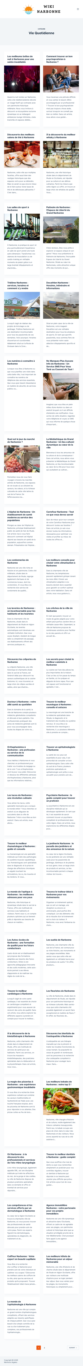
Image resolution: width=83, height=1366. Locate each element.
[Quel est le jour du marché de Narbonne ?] (22, 459)
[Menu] (78, 9)
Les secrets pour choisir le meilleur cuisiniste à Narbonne (60, 662)
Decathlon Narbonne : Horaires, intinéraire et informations (58, 285)
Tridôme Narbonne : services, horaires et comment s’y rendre (18, 285)
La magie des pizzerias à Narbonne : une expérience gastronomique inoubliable (21, 1084)
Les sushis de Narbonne (58, 940)
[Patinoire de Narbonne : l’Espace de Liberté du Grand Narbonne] (61, 229)
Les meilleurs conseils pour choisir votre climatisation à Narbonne (60, 563)
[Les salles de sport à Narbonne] (22, 227)
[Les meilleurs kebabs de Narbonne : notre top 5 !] (61, 1101)
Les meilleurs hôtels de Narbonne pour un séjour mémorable (59, 1259)
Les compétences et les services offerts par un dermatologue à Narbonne (21, 1208)
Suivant (72, 1347)
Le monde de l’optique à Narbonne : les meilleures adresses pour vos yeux (20, 894)
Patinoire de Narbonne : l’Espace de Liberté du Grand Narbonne (58, 210)
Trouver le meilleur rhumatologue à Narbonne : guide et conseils (21, 846)
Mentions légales (10, 1362)
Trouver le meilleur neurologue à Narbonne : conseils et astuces (59, 704)
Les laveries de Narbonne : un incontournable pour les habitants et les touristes (21, 611)
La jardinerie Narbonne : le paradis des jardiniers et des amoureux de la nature (60, 846)
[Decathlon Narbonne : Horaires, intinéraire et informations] (61, 305)
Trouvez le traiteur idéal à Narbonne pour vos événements (59, 894)
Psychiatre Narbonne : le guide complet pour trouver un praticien (60, 798)
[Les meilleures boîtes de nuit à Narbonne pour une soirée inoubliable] (22, 79)
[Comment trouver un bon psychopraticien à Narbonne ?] (61, 79)
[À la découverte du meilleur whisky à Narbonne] (61, 154)
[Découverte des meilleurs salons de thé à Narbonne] (22, 154)
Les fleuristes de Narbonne (60, 991)
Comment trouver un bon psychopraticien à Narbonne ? (59, 59)
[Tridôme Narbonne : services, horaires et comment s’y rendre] (22, 305)
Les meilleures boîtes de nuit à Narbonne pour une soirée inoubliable (20, 59)
